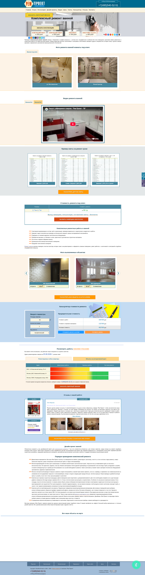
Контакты (114, 564)
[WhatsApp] (40, 38)
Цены (102, 564)
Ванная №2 (38, 102)
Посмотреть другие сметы (73, 192)
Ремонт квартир (56, 568)
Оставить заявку (97, 332)
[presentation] (26, 273)
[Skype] (42, 38)
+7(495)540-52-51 (108, 5)
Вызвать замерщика (71, 219)
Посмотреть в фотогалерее (75, 297)
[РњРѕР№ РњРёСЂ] (33, 38)
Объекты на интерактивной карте (96, 359)
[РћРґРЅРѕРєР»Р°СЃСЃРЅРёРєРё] (31, 38)
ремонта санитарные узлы (82, 494)
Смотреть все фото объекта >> (76, 432)
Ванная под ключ (32, 52)
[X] (35, 38)
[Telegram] (44, 38)
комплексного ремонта (61, 449)
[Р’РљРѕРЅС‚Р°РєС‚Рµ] (29, 38)
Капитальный (47, 564)
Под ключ (33, 564)
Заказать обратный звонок (39, 15)
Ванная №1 (29, 102)
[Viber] (38, 38)
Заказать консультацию (45, 28)
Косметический (61, 564)
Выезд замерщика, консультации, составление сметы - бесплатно (73, 214)
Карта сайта (90, 564)
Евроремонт (76, 564)
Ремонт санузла (29, 246)
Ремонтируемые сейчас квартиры (48, 359)
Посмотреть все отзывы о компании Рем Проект (72, 438)
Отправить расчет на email (71, 332)
